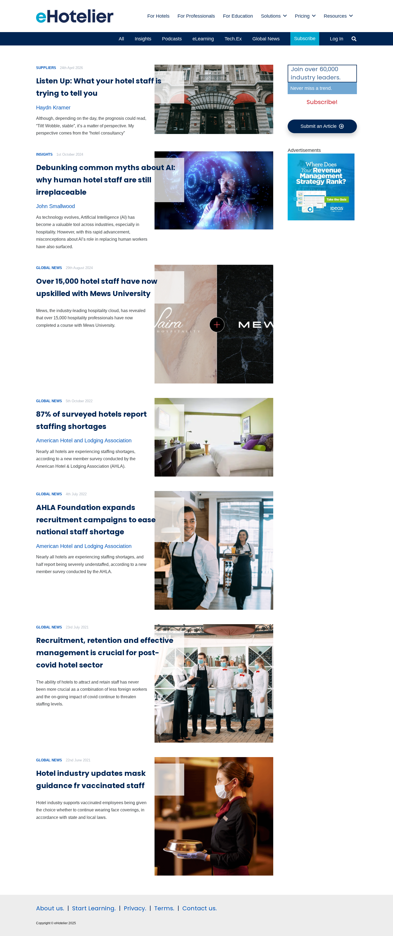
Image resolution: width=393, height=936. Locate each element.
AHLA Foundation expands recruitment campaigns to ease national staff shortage (96, 519)
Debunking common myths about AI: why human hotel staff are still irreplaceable (105, 180)
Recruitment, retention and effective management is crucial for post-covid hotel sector (104, 652)
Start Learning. (93, 908)
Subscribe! (322, 102)
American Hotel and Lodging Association (84, 440)
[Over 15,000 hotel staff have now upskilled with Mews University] (214, 324)
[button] (285, 16)
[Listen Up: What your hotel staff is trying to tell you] (214, 99)
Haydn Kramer (53, 107)
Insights (44, 154)
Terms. (164, 908)
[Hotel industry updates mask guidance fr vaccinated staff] (214, 816)
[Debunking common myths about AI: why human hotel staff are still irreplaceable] (214, 190)
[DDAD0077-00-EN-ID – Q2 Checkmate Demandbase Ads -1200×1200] (321, 218)
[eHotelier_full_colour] (74, 16)
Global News (49, 268)
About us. (50, 908)
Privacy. (135, 908)
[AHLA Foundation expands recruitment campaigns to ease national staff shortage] (214, 550)
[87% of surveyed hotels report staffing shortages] (214, 437)
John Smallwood (55, 206)
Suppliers (46, 68)
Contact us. (199, 908)
